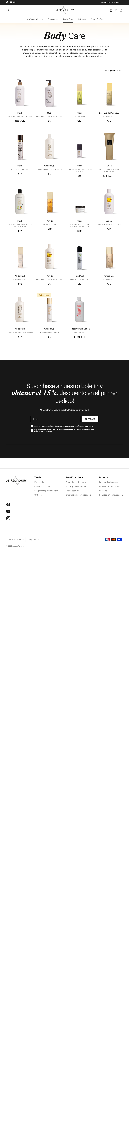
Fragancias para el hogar (46, 491)
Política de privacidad (78, 410)
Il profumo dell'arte (34, 19)
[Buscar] (7, 10)
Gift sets (82, 19)
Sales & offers (97, 19)
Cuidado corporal (42, 486)
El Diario (103, 491)
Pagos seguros (72, 491)
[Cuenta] (110, 10)
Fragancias (53, 19)
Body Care (68, 19)
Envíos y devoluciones (76, 486)
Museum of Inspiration (109, 486)
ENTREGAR (90, 419)
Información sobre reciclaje (78, 495)
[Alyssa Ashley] (64, 10)
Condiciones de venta (76, 482)
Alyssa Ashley (17, 546)
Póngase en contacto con (111, 495)
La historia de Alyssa (109, 482)
